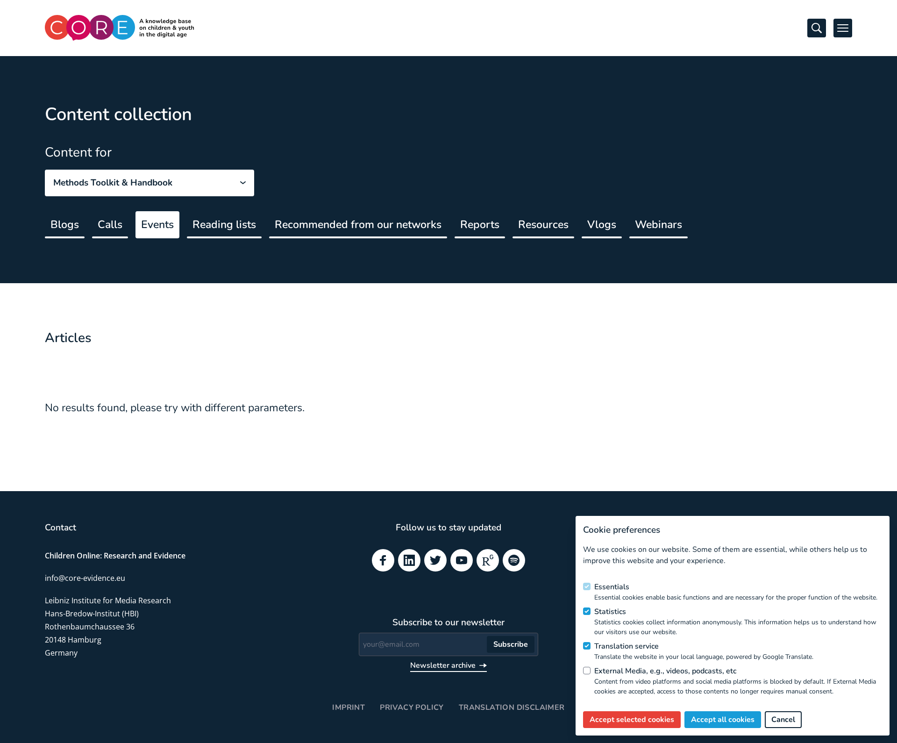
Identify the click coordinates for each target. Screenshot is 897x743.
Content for (78, 152)
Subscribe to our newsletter (448, 622)
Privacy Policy (412, 707)
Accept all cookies (723, 719)
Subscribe (510, 644)
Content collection (118, 114)
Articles (68, 338)
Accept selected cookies (632, 719)
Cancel (783, 719)
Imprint (348, 707)
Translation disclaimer (512, 707)
